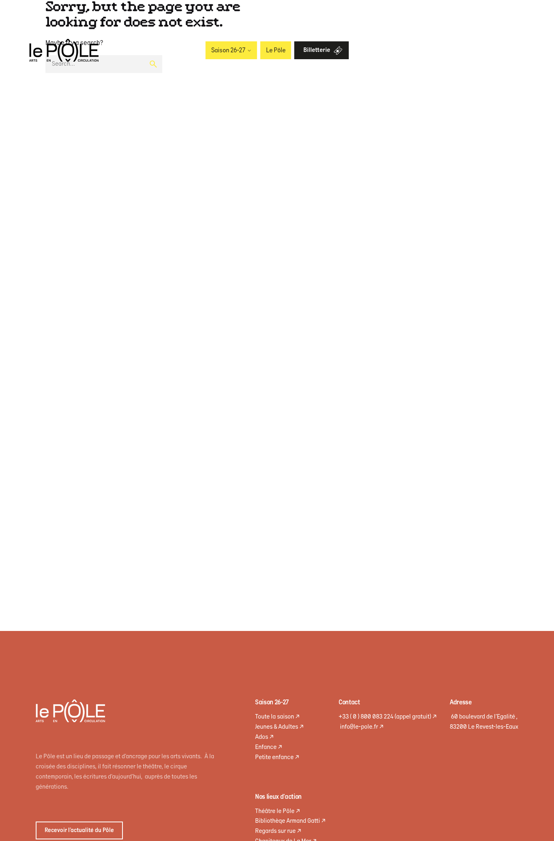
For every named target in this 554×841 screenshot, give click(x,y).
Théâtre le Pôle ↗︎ (277, 811)
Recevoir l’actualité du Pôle (79, 830)
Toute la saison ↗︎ (277, 717)
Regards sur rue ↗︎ (278, 831)
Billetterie (316, 50)
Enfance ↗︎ (268, 747)
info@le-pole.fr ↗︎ (361, 727)
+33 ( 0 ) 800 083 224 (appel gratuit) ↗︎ (388, 717)
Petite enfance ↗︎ (277, 757)
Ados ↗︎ (264, 737)
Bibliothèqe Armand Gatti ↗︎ (290, 821)
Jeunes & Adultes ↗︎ (279, 727)
